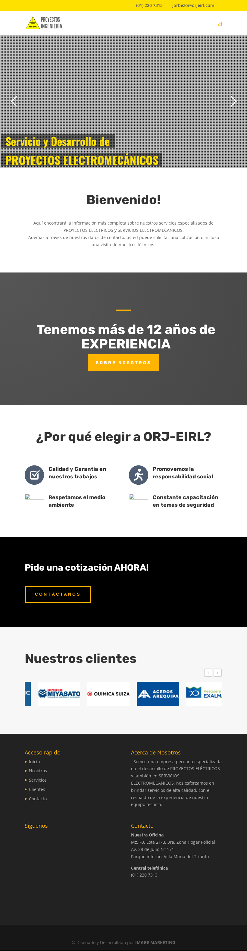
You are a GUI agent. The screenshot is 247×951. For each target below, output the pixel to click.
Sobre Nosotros (123, 362)
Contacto (38, 798)
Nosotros (38, 770)
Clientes (37, 789)
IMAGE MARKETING (155, 942)
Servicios (38, 780)
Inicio (34, 761)
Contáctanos (58, 594)
